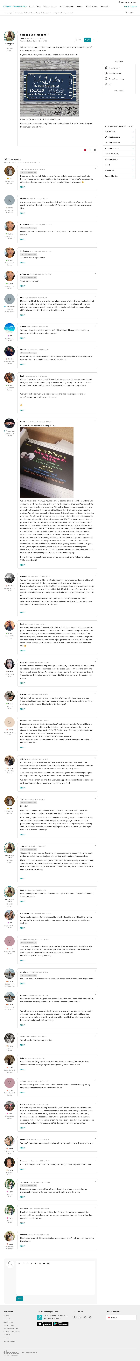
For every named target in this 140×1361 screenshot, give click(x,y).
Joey (22, 39)
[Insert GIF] (48, 1263)
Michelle (23, 1235)
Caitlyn (23, 1104)
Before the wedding (33, 13)
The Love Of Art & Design (39, 119)
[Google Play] (61, 1326)
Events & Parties (111, 176)
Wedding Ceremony (112, 137)
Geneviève (24, 913)
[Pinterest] (85, 1317)
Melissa (23, 350)
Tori (21, 169)
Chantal (23, 662)
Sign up (133, 6)
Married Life (109, 170)
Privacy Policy (8, 1322)
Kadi (22, 624)
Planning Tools (35, 6)
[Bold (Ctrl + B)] (19, 1263)
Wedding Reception (112, 143)
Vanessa (23, 576)
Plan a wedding (114, 68)
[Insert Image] (39, 1263)
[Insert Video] (44, 1263)
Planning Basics (110, 131)
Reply (87, 40)
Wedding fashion (115, 73)
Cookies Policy (9, 1325)
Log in (126, 6)
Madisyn (23, 1139)
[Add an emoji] (35, 1263)
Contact (6, 1316)
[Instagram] (90, 1317)
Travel (107, 165)
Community (104, 6)
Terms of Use (8, 1319)
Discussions (47, 13)
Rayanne (23, 1161)
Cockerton (24, 225)
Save (79, 40)
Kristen (23, 199)
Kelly (22, 1058)
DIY (110, 84)
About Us (7, 1335)
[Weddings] (15, 6)
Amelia (23, 972)
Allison (23, 694)
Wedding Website (10, 1341)
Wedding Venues (50, 6)
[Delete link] (27, 1263)
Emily (22, 376)
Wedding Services (112, 148)
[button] (85, 150)
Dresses (79, 6)
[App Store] (44, 1326)
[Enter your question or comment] (55, 1279)
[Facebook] (75, 1317)
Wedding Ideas (91, 6)
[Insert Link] (31, 1263)
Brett (22, 297)
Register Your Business (12, 1332)
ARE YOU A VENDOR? (128, 2)
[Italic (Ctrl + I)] (23, 1263)
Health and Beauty (112, 154)
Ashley (23, 327)
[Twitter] (80, 1317)
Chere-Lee (24, 422)
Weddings (8, 13)
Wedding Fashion (111, 159)
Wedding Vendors (67, 6)
